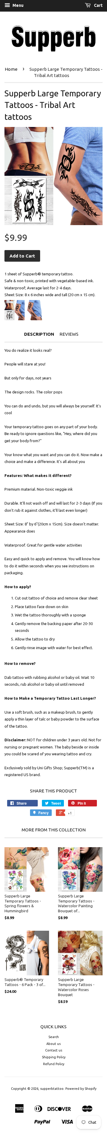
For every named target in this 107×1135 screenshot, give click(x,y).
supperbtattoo (52, 1088)
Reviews (68, 334)
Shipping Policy (53, 1057)
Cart (98, 5)
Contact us (53, 1050)
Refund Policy (53, 1064)
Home (11, 69)
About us (53, 1043)
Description (39, 334)
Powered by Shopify (80, 1088)
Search (53, 1037)
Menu (17, 5)
